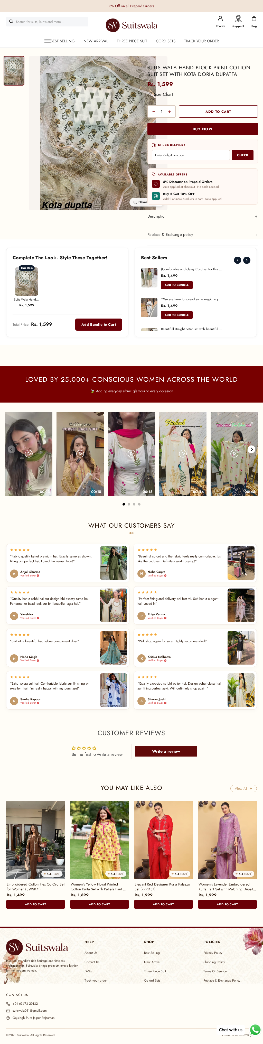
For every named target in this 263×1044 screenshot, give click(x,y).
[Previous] (237, 260)
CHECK (242, 155)
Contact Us (91, 962)
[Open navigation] (47, 41)
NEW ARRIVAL (95, 41)
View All (241, 788)
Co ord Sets (152, 980)
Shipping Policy (214, 962)
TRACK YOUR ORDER (201, 41)
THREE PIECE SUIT (132, 41)
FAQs (88, 971)
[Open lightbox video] (28, 454)
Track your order (95, 980)
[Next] (246, 260)
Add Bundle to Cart (98, 324)
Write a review (166, 751)
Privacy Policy (212, 952)
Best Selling (152, 952)
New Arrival (152, 962)
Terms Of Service (215, 971)
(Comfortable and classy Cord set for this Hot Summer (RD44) (192, 269)
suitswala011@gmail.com (30, 1011)
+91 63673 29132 (25, 1004)
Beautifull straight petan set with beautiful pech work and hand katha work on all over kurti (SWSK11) (192, 329)
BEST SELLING (63, 41)
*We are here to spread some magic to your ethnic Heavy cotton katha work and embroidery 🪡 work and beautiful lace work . (192, 299)
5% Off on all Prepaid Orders (131, 5)
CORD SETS (165, 41)
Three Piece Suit (155, 971)
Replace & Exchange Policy (221, 980)
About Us (90, 952)
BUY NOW (203, 129)
